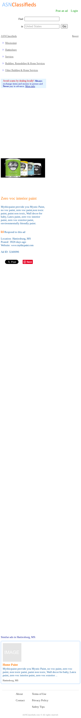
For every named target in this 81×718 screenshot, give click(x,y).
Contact (20, 700)
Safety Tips (38, 706)
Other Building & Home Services (21, 70)
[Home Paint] (12, 661)
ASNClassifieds (9, 36)
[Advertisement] (23, 117)
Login (74, 10)
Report (75, 36)
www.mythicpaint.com (22, 245)
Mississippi (11, 43)
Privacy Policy (40, 700)
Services (9, 56)
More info (30, 86)
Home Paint (10, 664)
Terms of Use (39, 693)
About (19, 693)
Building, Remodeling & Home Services (25, 63)
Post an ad (62, 10)
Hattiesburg (11, 49)
